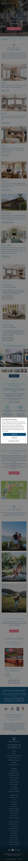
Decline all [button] (14, 437)
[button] (14, 441)
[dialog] (14, 430)
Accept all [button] (14, 434)
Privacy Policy (5, 431)
